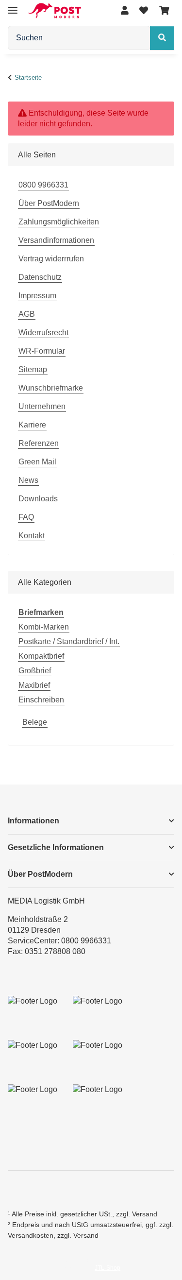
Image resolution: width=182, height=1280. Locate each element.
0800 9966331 (43, 185)
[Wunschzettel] (143, 11)
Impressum (37, 295)
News (28, 480)
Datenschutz (40, 277)
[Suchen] (162, 38)
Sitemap (32, 369)
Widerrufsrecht (43, 332)
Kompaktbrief (41, 656)
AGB (26, 314)
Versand (144, 1214)
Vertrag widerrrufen (51, 259)
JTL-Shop (107, 1267)
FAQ (26, 517)
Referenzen (38, 443)
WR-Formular (41, 351)
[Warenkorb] (164, 11)
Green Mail (37, 462)
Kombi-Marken (43, 627)
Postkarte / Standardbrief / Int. (68, 641)
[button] (125, 11)
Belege (34, 722)
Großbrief (34, 670)
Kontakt (31, 535)
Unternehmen (42, 406)
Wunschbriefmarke (50, 388)
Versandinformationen (56, 240)
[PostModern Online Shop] (54, 11)
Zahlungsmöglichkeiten (58, 222)
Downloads (38, 499)
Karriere (32, 425)
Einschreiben (41, 700)
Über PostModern (48, 203)
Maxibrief (34, 685)
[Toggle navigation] (12, 6)
